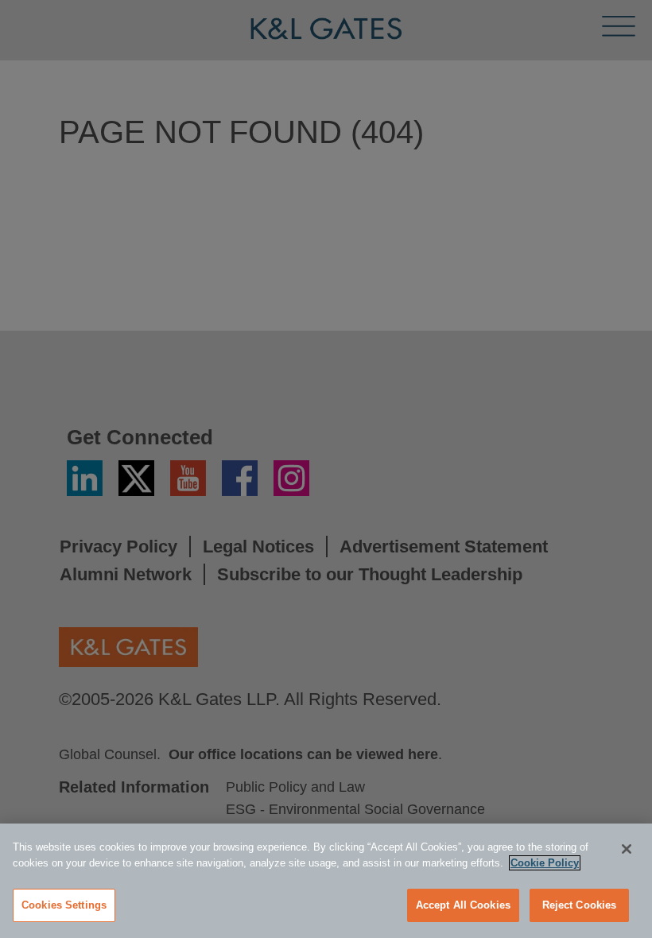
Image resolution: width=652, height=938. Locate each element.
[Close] (626, 848)
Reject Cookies (579, 905)
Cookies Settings (64, 905)
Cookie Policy (544, 863)
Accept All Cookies (463, 905)
